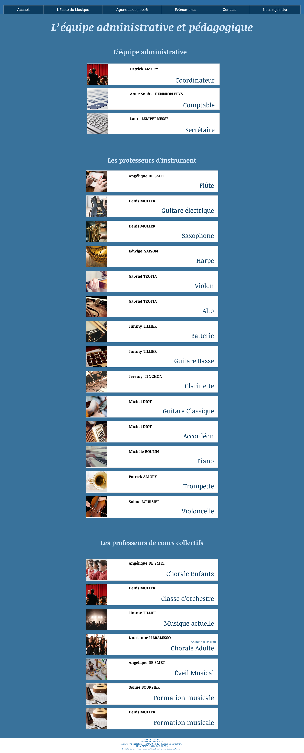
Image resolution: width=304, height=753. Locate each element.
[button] (73, 9)
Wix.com (178, 749)
